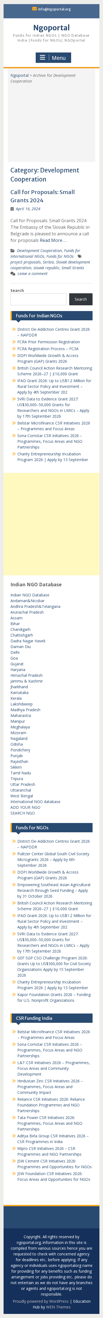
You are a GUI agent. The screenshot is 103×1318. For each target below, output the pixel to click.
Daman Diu (20, 646)
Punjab (16, 755)
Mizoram (18, 732)
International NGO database (35, 801)
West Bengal (21, 795)
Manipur (17, 721)
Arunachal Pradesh (27, 612)
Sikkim (16, 767)
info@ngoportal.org (54, 9)
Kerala (16, 698)
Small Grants (73, 267)
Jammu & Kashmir (26, 681)
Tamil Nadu (20, 772)
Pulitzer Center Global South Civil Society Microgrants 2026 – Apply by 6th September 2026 (53, 859)
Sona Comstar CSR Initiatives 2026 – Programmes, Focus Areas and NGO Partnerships (49, 441)
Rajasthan (19, 761)
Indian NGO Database (29, 595)
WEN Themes (58, 1307)
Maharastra (20, 715)
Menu (59, 58)
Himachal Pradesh (26, 675)
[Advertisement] (51, 121)
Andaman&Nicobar (27, 600)
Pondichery (20, 749)
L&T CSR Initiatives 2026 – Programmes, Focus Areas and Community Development (53, 1068)
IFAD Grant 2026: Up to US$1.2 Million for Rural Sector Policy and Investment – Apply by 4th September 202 (54, 386)
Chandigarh (20, 629)
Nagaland (18, 738)
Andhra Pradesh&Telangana (35, 606)
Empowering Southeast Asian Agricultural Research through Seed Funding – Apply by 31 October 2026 (53, 890)
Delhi (15, 652)
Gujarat (17, 663)
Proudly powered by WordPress (41, 1301)
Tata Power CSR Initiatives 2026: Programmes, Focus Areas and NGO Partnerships (49, 1123)
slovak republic (46, 267)
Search (17, 290)
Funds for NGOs (60, 256)
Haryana (17, 669)
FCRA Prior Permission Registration (48, 341)
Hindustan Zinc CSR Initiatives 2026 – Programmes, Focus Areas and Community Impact (50, 1086)
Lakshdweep (21, 704)
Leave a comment (33, 273)
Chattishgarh (21, 635)
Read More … (53, 240)
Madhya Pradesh (25, 709)
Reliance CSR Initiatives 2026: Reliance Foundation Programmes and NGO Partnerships (51, 1105)
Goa (14, 658)
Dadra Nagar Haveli (27, 640)
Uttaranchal (20, 790)
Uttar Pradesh (22, 784)
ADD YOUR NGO (25, 807)
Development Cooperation (39, 250)
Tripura (16, 778)
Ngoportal (51, 27)
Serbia (48, 262)
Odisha (16, 744)
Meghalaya (20, 727)
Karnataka (19, 692)
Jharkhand (19, 686)
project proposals (25, 262)
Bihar (15, 623)
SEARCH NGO (22, 813)
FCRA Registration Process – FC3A (48, 348)
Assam (16, 617)
